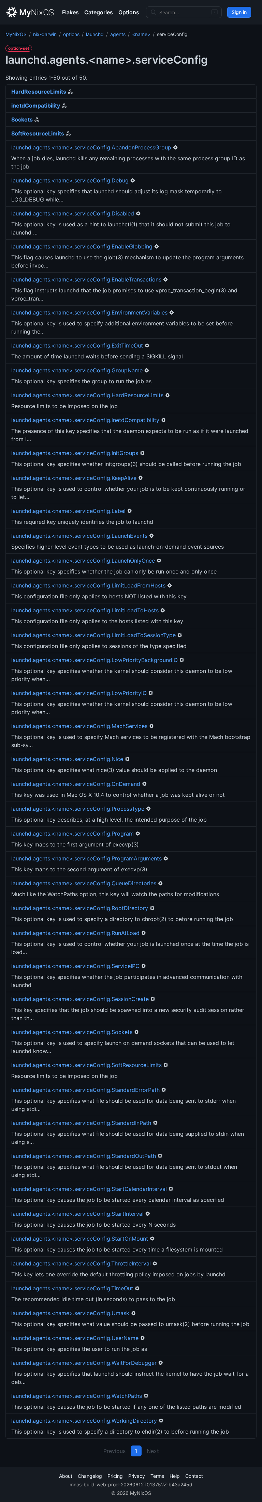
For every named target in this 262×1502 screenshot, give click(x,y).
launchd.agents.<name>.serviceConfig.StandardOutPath (83, 1155)
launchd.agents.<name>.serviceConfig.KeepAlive (73, 477)
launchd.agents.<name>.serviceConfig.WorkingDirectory (84, 1420)
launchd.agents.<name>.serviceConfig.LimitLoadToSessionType (93, 635)
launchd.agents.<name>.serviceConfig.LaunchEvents (79, 535)
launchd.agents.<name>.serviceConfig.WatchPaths (76, 1395)
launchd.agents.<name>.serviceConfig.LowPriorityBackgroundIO (94, 660)
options (71, 34)
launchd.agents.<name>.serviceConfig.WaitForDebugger (84, 1362)
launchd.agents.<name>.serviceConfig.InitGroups (74, 453)
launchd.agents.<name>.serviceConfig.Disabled (72, 213)
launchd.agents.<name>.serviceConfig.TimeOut (72, 1288)
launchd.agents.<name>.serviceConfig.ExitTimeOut (77, 345)
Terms (157, 1476)
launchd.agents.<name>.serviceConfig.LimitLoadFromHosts (88, 585)
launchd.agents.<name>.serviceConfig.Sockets (71, 1032)
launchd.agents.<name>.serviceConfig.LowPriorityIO (79, 693)
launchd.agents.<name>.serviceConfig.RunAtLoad (75, 933)
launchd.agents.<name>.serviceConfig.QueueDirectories (83, 883)
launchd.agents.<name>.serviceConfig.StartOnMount (79, 1238)
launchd (95, 34)
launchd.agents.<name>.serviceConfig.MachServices (79, 726)
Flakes (70, 12)
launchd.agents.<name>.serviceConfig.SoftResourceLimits (86, 1065)
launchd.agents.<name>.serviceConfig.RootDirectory (79, 908)
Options (128, 12)
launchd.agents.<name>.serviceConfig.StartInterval (77, 1213)
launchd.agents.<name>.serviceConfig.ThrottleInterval (81, 1263)
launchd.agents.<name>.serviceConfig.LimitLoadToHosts (85, 610)
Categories (98, 12)
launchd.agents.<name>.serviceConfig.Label (68, 510)
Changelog (90, 1476)
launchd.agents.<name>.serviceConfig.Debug (70, 180)
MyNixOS (16, 34)
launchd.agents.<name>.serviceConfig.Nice (67, 759)
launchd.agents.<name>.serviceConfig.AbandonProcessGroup (91, 147)
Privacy (136, 1476)
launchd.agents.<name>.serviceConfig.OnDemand (75, 783)
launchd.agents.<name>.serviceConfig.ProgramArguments (86, 858)
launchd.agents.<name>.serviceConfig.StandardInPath (81, 1122)
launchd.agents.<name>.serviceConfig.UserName (75, 1338)
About (65, 1476)
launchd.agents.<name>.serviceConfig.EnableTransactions (86, 279)
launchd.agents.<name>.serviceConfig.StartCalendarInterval (89, 1188)
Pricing (115, 1476)
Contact (194, 1476)
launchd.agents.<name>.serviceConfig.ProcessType (77, 808)
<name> (141, 34)
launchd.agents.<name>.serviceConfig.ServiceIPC (75, 966)
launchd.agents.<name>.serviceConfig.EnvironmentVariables (89, 312)
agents (118, 34)
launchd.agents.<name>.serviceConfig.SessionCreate (80, 999)
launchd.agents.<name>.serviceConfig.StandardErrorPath (85, 1089)
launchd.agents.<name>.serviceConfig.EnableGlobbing (81, 246)
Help (175, 1476)
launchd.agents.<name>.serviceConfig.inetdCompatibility (85, 420)
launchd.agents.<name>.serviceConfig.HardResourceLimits (87, 395)
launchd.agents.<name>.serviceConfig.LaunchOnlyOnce (83, 560)
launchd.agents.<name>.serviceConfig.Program (72, 833)
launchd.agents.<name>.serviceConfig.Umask (70, 1313)
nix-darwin (45, 34)
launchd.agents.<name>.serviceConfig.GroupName (77, 370)
